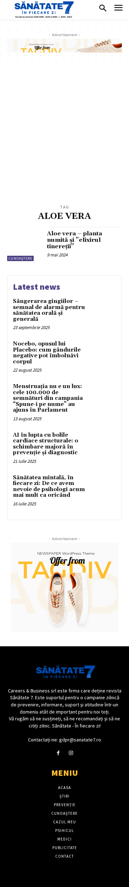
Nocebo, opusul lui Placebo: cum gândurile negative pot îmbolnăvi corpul (47, 352)
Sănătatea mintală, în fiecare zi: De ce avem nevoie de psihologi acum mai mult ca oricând (49, 486)
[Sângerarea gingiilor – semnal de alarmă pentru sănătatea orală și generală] (102, 310)
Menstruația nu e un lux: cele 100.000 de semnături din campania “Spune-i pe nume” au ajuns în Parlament (48, 398)
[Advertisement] (64, 134)
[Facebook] (58, 753)
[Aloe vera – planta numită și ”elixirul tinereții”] (24, 244)
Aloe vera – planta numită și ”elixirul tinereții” (74, 240)
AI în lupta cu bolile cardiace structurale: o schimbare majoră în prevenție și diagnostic (45, 444)
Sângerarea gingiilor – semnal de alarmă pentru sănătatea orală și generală (49, 310)
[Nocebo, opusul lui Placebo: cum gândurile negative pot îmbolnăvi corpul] (102, 353)
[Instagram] (70, 753)
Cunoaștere (20, 258)
